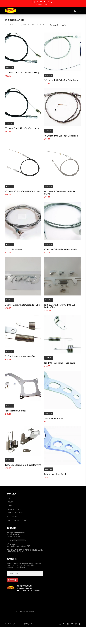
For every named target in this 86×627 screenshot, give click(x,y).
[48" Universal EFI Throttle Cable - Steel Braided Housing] (62, 163)
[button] (80, 11)
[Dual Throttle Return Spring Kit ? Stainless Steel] (62, 334)
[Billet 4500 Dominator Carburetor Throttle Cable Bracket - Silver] (62, 276)
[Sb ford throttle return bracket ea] (62, 390)
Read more (48, 300)
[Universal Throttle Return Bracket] (62, 445)
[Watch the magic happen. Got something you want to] (12, 597)
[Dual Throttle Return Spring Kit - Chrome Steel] (23, 331)
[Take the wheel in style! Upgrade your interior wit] (25, 597)
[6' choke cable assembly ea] (23, 221)
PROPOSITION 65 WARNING (17, 520)
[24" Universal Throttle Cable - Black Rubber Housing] (23, 47)
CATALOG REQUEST (14, 509)
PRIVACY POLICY (12, 516)
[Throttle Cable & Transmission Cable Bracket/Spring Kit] (23, 441)
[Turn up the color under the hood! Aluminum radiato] (25, 605)
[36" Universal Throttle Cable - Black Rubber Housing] (23, 103)
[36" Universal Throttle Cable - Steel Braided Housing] (62, 107)
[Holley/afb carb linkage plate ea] (23, 386)
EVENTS (9, 498)
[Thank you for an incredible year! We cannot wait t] (37, 605)
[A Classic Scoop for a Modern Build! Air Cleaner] (12, 605)
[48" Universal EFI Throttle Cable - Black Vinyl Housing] (23, 163)
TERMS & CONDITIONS (15, 513)
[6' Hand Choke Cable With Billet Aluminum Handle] (62, 221)
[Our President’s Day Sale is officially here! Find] (37, 597)
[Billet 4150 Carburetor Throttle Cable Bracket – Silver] (23, 276)
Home (7, 25)
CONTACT (10, 505)
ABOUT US (10, 502)
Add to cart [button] (9, 68)
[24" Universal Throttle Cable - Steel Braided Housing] (62, 51)
